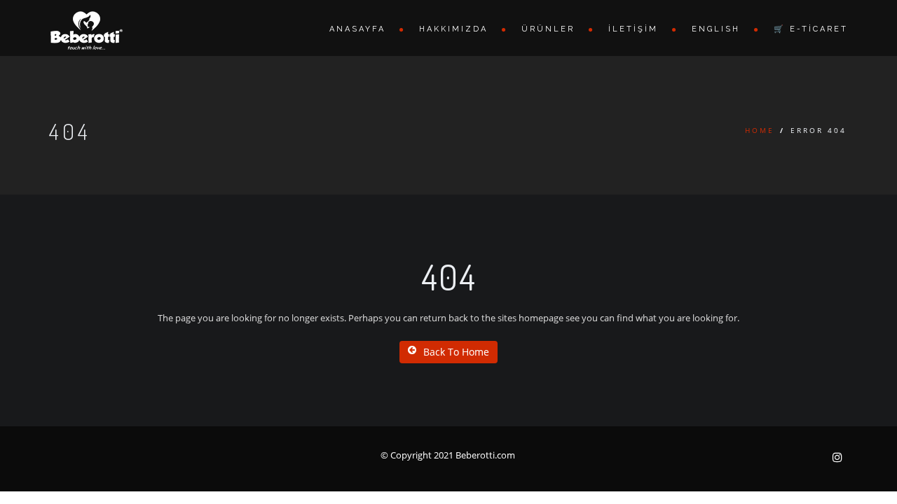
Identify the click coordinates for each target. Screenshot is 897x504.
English (716, 29)
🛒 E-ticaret (811, 29)
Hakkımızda (453, 29)
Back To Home (456, 351)
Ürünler (548, 29)
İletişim (633, 29)
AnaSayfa (357, 29)
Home (759, 130)
